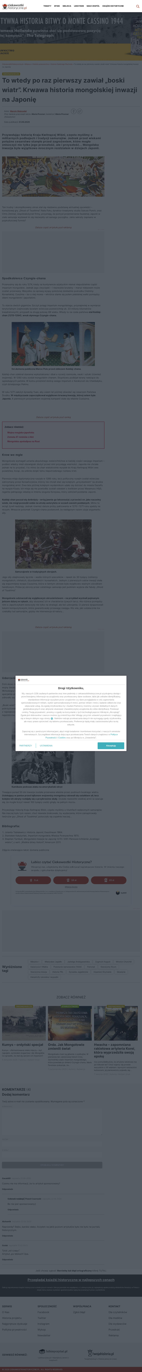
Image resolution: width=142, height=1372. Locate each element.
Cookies (62, 737)
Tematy (47, 6)
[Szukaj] (138, 6)
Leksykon (79, 6)
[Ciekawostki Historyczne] (16, 6)
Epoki (57, 6)
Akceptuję (111, 745)
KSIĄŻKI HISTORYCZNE (113, 6)
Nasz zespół (93, 6)
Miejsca (67, 6)
